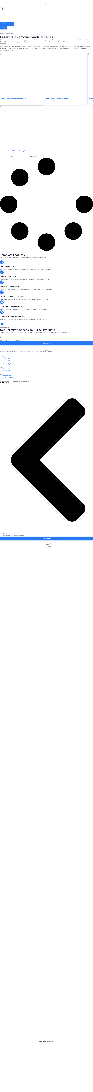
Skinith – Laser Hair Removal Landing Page (57, 98)
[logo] (46, 3)
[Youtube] (3, 382)
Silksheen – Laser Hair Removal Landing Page (14, 151)
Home (1, 33)
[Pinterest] (2, 382)
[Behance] (8, 382)
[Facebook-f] (5, 382)
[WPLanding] (46, 350)
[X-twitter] (6, 382)
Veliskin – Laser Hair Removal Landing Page (14, 98)
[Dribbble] (0, 382)
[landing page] (22, 75)
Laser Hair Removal (10, 100)
